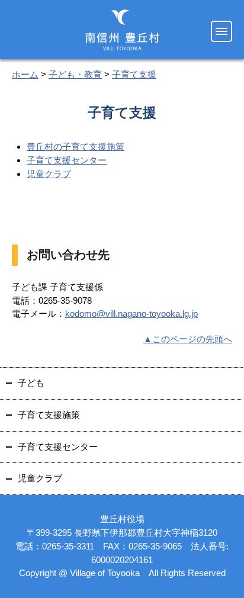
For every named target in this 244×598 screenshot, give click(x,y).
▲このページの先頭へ (187, 339)
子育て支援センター (67, 160)
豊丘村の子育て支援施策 (75, 147)
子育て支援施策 (49, 415)
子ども (31, 383)
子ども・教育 (75, 74)
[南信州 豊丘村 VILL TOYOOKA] (122, 30)
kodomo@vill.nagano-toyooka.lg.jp (131, 313)
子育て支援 (134, 74)
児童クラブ (49, 174)
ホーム (25, 74)
